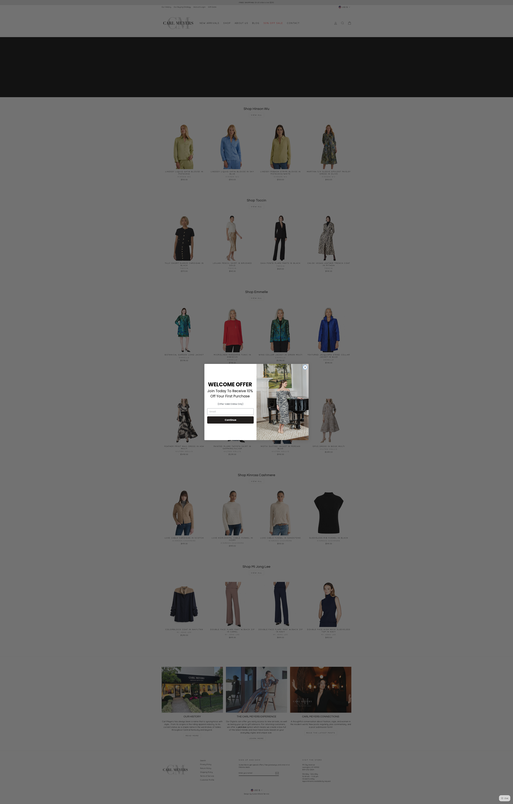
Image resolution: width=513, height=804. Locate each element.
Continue (230, 420)
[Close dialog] (305, 367)
